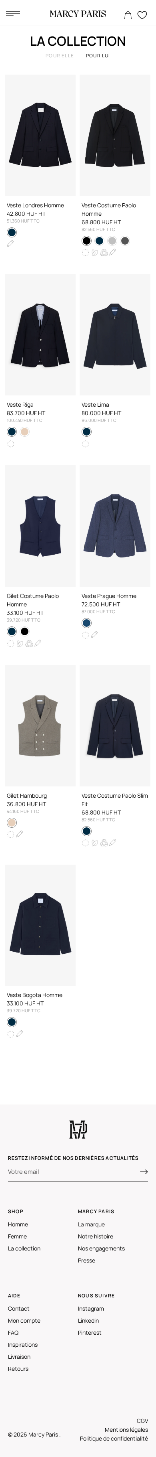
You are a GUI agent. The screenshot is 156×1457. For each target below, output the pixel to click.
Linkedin (88, 1320)
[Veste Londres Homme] (40, 135)
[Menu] (13, 13)
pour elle (60, 55)
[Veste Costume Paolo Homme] (115, 135)
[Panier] (128, 15)
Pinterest (90, 1332)
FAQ (13, 1332)
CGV (142, 1421)
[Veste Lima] (115, 335)
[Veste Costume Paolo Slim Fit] (115, 725)
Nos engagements (101, 1248)
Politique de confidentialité (114, 1438)
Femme (17, 1236)
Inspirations (23, 1344)
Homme (18, 1224)
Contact (19, 1308)
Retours (18, 1368)
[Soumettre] (144, 1172)
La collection (24, 1248)
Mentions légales (126, 1429)
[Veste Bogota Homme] (40, 925)
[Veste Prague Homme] (115, 526)
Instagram (91, 1308)
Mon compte (24, 1320)
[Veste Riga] (40, 335)
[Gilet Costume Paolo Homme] (40, 526)
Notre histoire (95, 1236)
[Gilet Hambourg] (40, 725)
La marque (91, 1224)
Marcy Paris (43, 1434)
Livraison (19, 1356)
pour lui (98, 55)
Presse (86, 1260)
